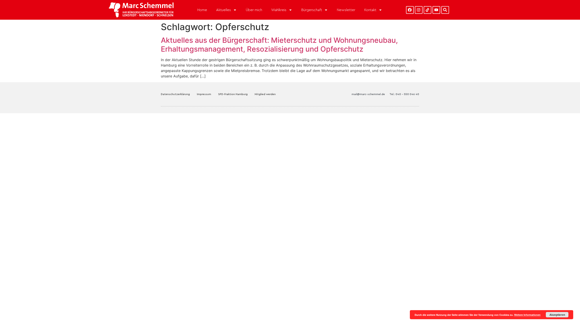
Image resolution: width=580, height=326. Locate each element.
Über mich (254, 10)
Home (202, 10)
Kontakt (370, 10)
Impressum (204, 94)
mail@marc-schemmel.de (368, 94)
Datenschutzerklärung (175, 94)
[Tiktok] (427, 10)
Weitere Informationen (527, 314)
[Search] (445, 10)
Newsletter (346, 10)
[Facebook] (410, 10)
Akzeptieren (557, 315)
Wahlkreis (278, 10)
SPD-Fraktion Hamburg (233, 94)
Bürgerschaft (311, 10)
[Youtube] (436, 10)
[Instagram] (419, 10)
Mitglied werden (265, 94)
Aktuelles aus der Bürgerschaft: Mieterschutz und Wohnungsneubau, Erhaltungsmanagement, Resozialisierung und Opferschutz (279, 44)
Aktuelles (223, 10)
